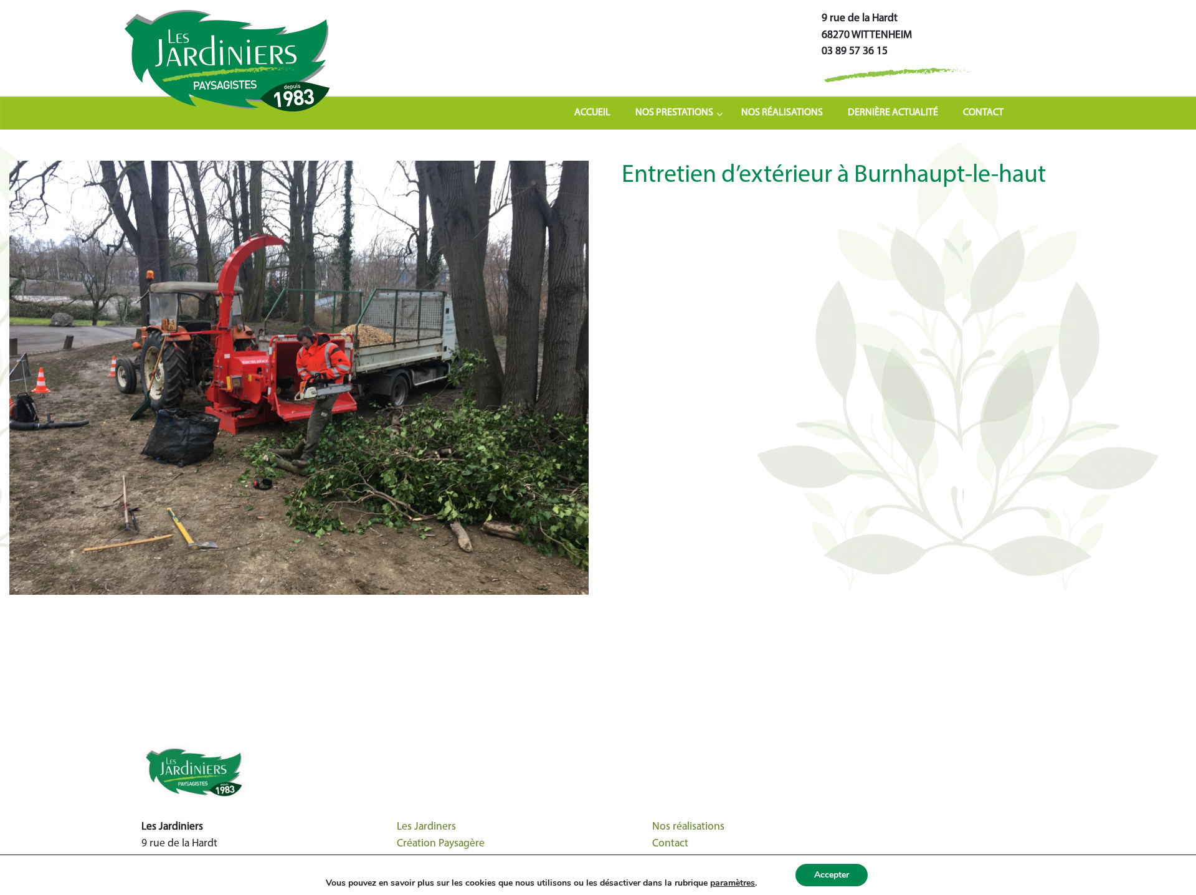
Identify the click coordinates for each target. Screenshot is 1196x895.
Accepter (831, 875)
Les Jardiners (426, 827)
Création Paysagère (441, 843)
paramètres (732, 883)
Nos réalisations (688, 827)
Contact (670, 843)
